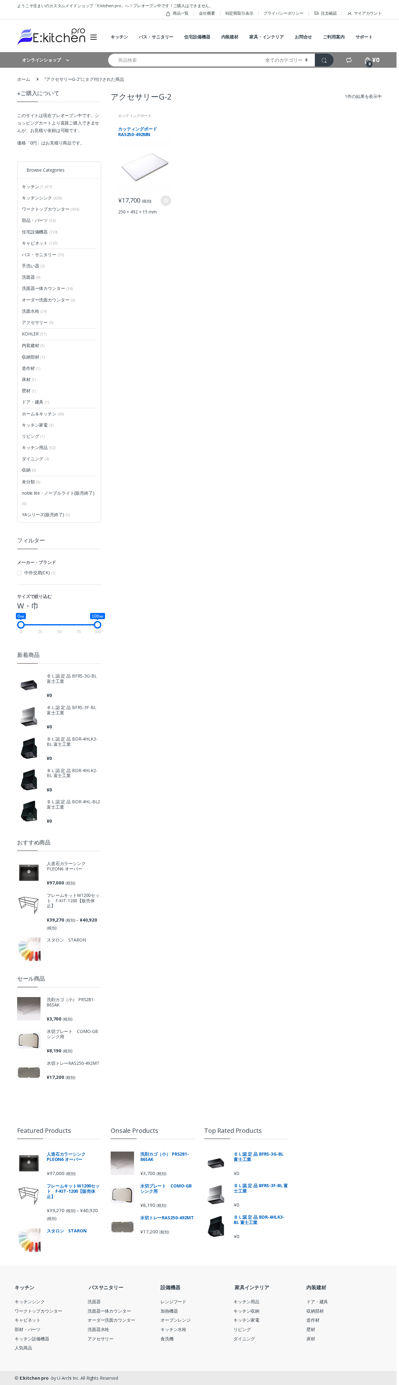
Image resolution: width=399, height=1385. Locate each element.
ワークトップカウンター (50, 209)
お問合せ (303, 37)
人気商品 (23, 1348)
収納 (29, 470)
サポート (364, 37)
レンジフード (173, 1301)
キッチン (119, 37)
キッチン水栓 (173, 1329)
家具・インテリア (266, 37)
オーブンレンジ (176, 1320)
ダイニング (35, 459)
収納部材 (33, 357)
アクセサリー (38, 322)
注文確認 (329, 13)
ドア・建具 (35, 402)
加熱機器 (169, 1311)
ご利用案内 (333, 37)
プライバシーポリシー (283, 13)
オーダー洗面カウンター (48, 300)
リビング (33, 436)
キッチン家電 (38, 425)
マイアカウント (368, 13)
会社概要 (207, 13)
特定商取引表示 (239, 13)
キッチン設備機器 (32, 1339)
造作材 (31, 368)
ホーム (23, 79)
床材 (29, 379)
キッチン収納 (246, 1311)
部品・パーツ (38, 220)
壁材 (29, 391)
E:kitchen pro (34, 1378)
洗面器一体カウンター (47, 288)
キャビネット (40, 243)
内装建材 (229, 37)
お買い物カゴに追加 (165, 200)
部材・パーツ (28, 1329)
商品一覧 (181, 13)
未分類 (31, 482)
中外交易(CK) (37, 572)
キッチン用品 (38, 447)
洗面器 (31, 277)
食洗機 (167, 1339)
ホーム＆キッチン (43, 414)
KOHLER (34, 334)
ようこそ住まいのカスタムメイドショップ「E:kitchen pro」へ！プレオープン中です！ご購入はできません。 (115, 5)
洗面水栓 (34, 311)
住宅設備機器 (197, 37)
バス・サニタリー (156, 37)
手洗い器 (33, 266)
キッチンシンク (42, 198)
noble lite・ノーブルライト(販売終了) (58, 493)
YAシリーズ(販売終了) (43, 514)
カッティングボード (134, 115)
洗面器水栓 (98, 1329)
